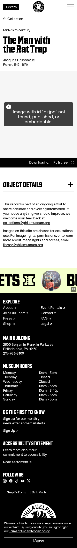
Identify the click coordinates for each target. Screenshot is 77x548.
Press (7, 318)
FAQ (44, 318)
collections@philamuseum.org (26, 223)
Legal (45, 324)
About (8, 307)
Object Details (22, 184)
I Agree (38, 540)
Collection (15, 19)
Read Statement (15, 462)
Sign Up (9, 430)
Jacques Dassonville (19, 60)
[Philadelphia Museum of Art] (38, 7)
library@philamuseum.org (23, 245)
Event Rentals (51, 307)
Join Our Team (14, 313)
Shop (7, 324)
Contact (47, 313)
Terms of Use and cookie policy (29, 531)
